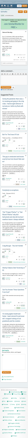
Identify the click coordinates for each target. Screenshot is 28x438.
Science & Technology (14, 426)
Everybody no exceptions (10, 190)
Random (10, 401)
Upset (24, 401)
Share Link (23, 59)
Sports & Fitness (8, 432)
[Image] (2, 74)
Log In (19, 6)
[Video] (4, 74)
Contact (24, 392)
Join (20, 11)
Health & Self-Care (21, 432)
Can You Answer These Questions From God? (13, 291)
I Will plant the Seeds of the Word (19, 151)
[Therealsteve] (3, 179)
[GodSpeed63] (3, 302)
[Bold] (12, 74)
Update (7, 407)
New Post (7, 372)
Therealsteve (8, 178)
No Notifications (10, 15)
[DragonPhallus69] (3, 123)
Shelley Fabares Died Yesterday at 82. (13, 269)
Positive (6, 398)
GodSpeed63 (8, 302)
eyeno (7, 145)
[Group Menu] (25, 11)
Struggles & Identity (15, 423)
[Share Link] (16, 128)
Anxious (18, 401)
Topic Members (8, 379)
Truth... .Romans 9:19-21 (8, 195)
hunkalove (8, 278)
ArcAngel (8, 54)
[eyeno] (3, 145)
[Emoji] (7, 74)
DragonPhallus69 (9, 122)
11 (19, 179)
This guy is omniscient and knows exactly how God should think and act (13, 159)
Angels (24, 284)
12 (19, 302)
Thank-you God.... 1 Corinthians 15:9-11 (12, 139)
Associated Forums (9, 376)
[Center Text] (20, 74)
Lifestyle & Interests (9, 417)
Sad (18, 404)
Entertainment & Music (14, 413)
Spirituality (4, 12)
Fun (4, 401)
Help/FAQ (8, 394)
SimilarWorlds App (15, 392)
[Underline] (18, 74)
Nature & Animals (21, 429)
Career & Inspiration (9, 410)
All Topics (14, 436)
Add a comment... (7, 71)
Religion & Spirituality (5, 9)
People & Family (20, 407)
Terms (24, 394)
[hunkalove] (3, 278)
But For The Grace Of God (10, 134)
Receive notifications (7, 89)
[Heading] (23, 74)
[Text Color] (10, 74)
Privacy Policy (17, 394)
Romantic (5, 404)
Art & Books (22, 417)
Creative (23, 398)
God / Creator (22, 184)
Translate (17, 59)
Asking (24, 404)
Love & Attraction (20, 420)
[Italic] (15, 74)
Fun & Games (21, 410)
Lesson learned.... (8, 250)
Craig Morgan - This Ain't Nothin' (12, 246)
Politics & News (8, 420)
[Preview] (13, 87)
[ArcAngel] (3, 55)
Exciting (14, 398)
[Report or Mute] (25, 31)
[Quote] (26, 74)
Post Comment (6, 87)
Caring (13, 404)
